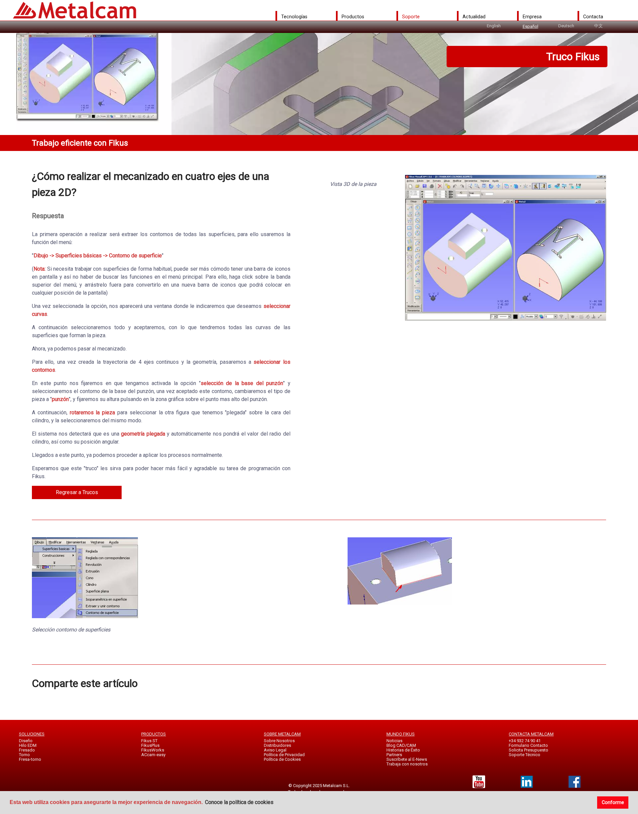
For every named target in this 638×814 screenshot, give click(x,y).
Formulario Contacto (528, 745)
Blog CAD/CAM (401, 745)
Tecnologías (294, 16)
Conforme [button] (613, 802)
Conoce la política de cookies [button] (239, 802)
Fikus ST (149, 740)
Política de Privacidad (284, 754)
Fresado (27, 749)
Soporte (411, 16)
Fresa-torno (30, 759)
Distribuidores (277, 745)
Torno (24, 754)
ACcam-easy (153, 754)
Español (530, 26)
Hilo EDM (28, 745)
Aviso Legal (275, 749)
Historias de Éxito (403, 749)
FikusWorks (152, 749)
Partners (394, 754)
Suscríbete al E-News (406, 759)
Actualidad (474, 16)
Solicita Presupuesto (528, 749)
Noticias (394, 740)
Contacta (593, 16)
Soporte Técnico (524, 754)
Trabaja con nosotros (407, 763)
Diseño (26, 740)
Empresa (532, 16)
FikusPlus (150, 745)
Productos (353, 16)
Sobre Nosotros (279, 740)
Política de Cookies (282, 759)
